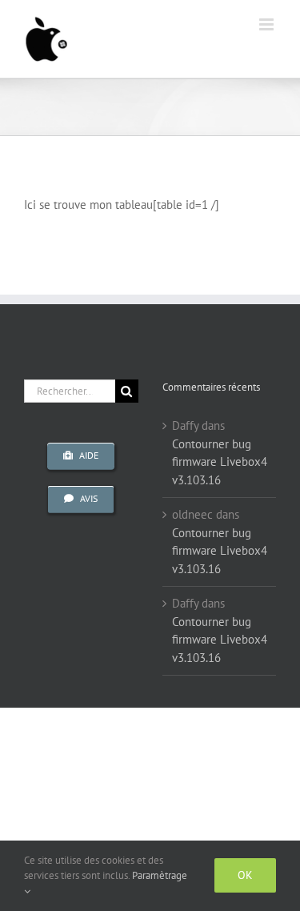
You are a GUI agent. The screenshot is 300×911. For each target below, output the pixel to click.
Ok (245, 875)
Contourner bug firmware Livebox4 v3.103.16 (219, 462)
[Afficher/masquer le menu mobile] (267, 24)
